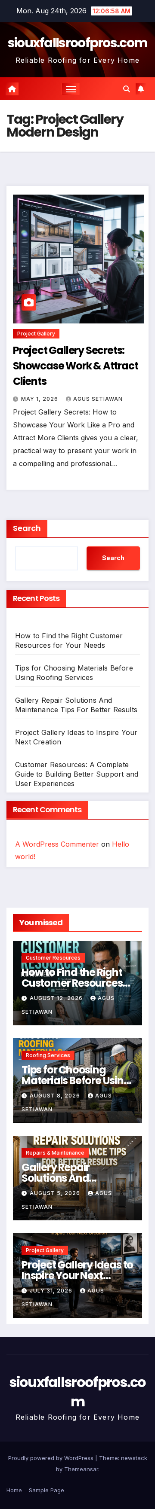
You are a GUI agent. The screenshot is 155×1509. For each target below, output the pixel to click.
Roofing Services (48, 1055)
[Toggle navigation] (71, 89)
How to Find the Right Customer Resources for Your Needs (72, 983)
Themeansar (81, 1469)
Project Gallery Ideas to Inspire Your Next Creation (77, 1275)
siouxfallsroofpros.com (78, 43)
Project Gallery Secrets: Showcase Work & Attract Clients (75, 365)
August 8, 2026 (56, 1095)
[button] (126, 89)
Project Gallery (36, 333)
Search (27, 528)
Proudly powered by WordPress (51, 1457)
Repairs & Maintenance (55, 1152)
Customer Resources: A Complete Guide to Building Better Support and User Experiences (76, 774)
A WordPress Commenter (57, 844)
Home (14, 1490)
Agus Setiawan (98, 399)
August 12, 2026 (57, 998)
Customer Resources (53, 957)
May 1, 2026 (40, 399)
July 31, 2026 (52, 1290)
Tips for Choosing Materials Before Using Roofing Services (76, 1080)
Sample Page (46, 1490)
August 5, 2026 (56, 1193)
